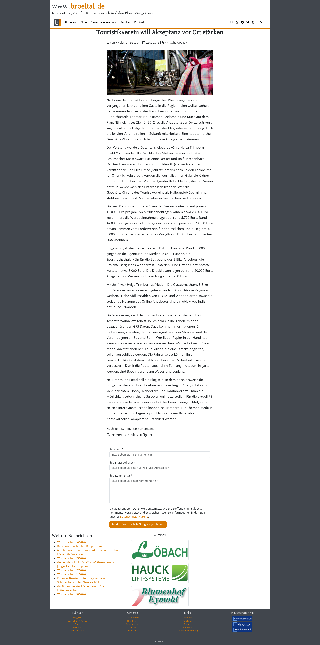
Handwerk (132, 620)
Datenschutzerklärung (134, 516)
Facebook (187, 617)
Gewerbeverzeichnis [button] (103, 22)
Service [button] (125, 22)
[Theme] (262, 22)
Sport (77, 624)
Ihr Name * (116, 449)
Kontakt (139, 22)
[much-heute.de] (242, 624)
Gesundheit (132, 630)
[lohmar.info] (242, 629)
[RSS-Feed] (237, 22)
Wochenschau (77, 630)
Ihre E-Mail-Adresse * (123, 462)
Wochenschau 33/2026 (71, 558)
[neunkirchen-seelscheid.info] (242, 618)
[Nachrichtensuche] (231, 22)
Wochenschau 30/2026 (71, 594)
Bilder (84, 22)
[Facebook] (253, 22)
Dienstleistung (133, 624)
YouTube (187, 620)
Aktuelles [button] (70, 22)
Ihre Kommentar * (121, 475)
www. (78, 6)
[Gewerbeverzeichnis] (160, 550)
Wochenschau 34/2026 (71, 542)
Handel (132, 627)
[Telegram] (242, 22)
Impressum (187, 627)
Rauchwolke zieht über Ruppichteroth (81, 546)
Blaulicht (77, 627)
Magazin (77, 617)
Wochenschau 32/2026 (71, 570)
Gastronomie (132, 617)
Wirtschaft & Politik (77, 620)
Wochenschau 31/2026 (71, 574)
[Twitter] (247, 22)
